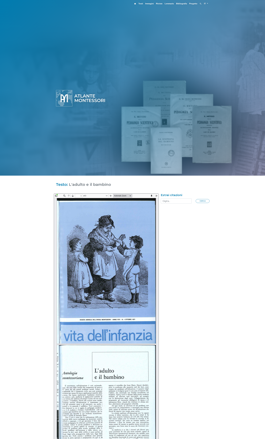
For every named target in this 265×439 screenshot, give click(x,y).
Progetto (193, 3)
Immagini (149, 3)
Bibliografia (181, 3)
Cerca (203, 201)
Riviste (159, 3)
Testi (140, 3)
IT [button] (205, 3)
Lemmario (169, 3)
